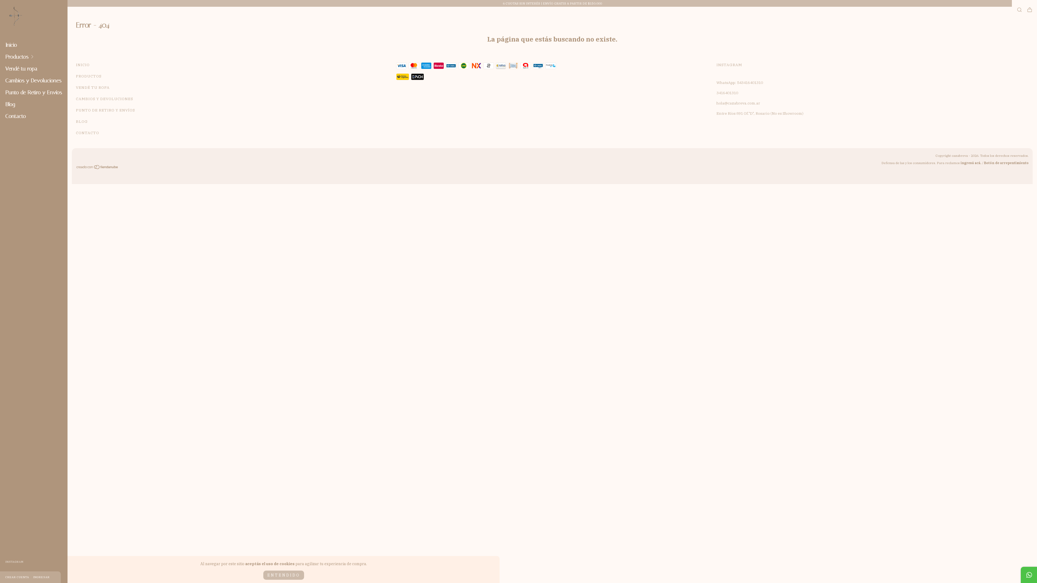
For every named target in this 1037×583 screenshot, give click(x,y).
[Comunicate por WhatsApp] (1029, 575)
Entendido (283, 575)
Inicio (11, 45)
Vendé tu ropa (21, 68)
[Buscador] (1019, 10)
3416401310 (727, 92)
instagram (14, 562)
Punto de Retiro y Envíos (33, 92)
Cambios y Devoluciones (33, 80)
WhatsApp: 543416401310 (739, 82)
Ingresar (41, 577)
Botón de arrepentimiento (1006, 163)
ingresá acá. (971, 163)
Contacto (15, 116)
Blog (10, 104)
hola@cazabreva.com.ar (738, 103)
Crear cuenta (17, 577)
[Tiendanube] (97, 167)
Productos (17, 56)
